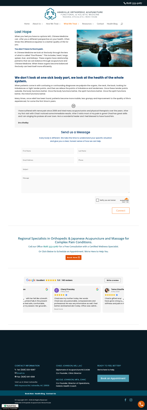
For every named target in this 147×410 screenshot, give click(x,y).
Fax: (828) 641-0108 (26, 376)
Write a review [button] (113, 280)
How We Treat (52, 24)
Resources (87, 24)
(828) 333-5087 (134, 3)
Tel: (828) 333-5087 (26, 369)
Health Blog (112, 24)
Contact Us (51, 393)
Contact (100, 24)
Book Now (72, 257)
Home (27, 24)
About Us (37, 24)
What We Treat (70, 24)
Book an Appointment (113, 378)
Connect (120, 210)
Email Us (21, 373)
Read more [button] (30, 309)
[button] (123, 299)
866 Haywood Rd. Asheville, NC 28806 (32, 385)
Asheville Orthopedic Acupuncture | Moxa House (33, 403)
